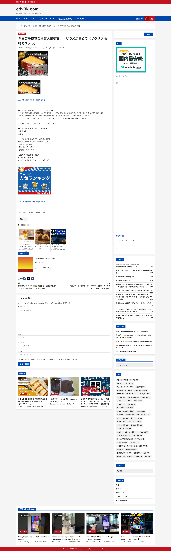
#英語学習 (140, 387)
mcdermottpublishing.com (125, 276)
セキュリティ (136, 418)
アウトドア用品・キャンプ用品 (91, 391)
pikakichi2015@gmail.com (28, 48)
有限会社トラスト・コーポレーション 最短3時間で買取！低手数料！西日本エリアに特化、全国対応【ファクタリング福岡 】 (134, 297)
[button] (20, 278)
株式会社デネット (124, 453)
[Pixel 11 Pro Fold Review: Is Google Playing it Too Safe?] (102, 523)
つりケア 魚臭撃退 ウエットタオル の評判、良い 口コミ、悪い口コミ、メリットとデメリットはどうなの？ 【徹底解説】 (95, 401)
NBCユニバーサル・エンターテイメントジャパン (133, 394)
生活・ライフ (86, 394)
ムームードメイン (121, 76)
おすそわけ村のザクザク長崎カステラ (31, 100)
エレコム (140, 411)
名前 (20, 334)
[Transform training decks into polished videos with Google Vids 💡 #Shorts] (68, 523)
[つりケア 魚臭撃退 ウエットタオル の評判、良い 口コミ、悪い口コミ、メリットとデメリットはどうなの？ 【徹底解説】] (95, 386)
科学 (121, 456)
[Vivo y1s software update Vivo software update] (34, 523)
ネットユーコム (124, 428)
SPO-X (146, 397)
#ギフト (134, 380)
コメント (21, 307)
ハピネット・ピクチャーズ (126, 432)
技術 (143, 446)
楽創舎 (137, 453)
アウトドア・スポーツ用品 (89, 388)
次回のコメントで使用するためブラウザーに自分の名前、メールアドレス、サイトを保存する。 (50, 360)
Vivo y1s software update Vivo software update (132, 331)
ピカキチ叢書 (120, 236)
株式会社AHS (131, 449)
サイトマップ (79, 19)
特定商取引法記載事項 (65, 19)
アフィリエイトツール (47, 19)
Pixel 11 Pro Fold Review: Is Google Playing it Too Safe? (134, 341)
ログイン (119, 489)
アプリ (137, 401)
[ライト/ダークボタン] (138, 19)
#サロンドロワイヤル (125, 383)
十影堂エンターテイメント (127, 446)
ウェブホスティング (125, 408)
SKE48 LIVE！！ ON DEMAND (128, 397)
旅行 (120, 449)
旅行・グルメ (22, 33)
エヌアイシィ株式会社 (125, 411)
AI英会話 (121, 390)
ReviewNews (93, 549)
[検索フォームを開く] (142, 19)
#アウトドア (122, 380)
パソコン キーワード (30, 19)
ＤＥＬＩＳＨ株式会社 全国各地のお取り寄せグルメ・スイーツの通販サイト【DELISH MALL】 (32, 401)
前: (38, 285)
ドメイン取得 (123, 425)
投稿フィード (120, 493)
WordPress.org (121, 500)
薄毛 (148, 456)
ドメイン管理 (136, 425)
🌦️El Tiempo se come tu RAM (126, 351)
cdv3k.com (27, 8)
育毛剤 (138, 456)
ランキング (122, 442)
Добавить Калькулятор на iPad (127, 266)
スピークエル (123, 418)
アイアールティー (124, 401)
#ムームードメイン (125, 387)
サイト (20, 351)
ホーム (18, 19)
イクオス (130, 404)
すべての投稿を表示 (44, 267)
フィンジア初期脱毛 (125, 439)
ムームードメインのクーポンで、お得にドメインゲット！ (134, 290)
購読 (152, 19)
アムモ (120, 404)
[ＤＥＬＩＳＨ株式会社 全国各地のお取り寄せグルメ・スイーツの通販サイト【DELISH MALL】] (33, 386)
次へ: (89, 285)
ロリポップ (134, 442)
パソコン (143, 432)
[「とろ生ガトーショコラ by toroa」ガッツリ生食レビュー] (64, 386)
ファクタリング (123, 435)
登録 (117, 485)
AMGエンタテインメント (137, 390)
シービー (145, 414)
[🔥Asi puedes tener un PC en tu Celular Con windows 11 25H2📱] (137, 523)
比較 (146, 453)
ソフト (121, 421)
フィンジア (137, 435)
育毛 (130, 456)
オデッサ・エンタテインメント (128, 414)
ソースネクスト (134, 421)
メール (21, 343)
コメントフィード (121, 496)
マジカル (139, 439)
